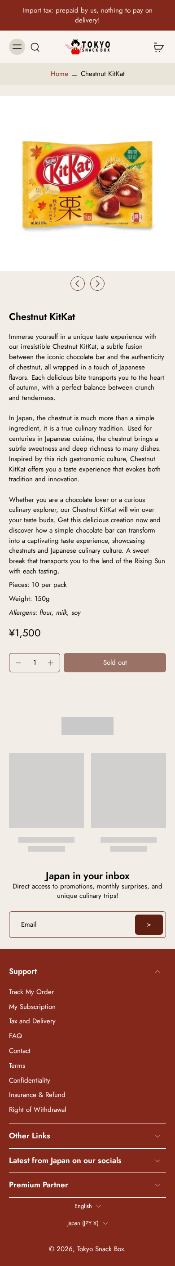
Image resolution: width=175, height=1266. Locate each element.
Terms (17, 1065)
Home (59, 74)
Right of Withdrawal (37, 1110)
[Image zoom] (87, 183)
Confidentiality (29, 1080)
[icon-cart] (156, 47)
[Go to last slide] (77, 283)
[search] (35, 47)
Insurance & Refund (37, 1095)
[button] (115, 662)
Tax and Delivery (32, 1021)
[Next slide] (97, 283)
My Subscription (32, 1006)
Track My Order (31, 991)
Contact (20, 1050)
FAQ (15, 1036)
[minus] (18, 663)
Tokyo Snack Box (100, 1248)
